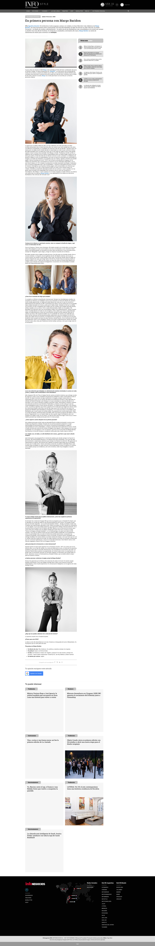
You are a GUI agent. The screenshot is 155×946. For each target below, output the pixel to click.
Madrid (118, 892)
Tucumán (104, 927)
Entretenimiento (33, 782)
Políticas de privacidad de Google (82, 939)
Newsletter (79, 11)
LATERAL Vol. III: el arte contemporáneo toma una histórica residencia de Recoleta (93, 80)
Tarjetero (65, 11)
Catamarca (105, 887)
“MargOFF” (53, 71)
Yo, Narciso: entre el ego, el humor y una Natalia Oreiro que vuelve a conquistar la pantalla (93, 73)
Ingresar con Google (36, 673)
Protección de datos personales (95, 938)
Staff (71, 11)
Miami (118, 894)
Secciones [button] (35, 11)
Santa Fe (104, 922)
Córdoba (104, 889)
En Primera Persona (99, 11)
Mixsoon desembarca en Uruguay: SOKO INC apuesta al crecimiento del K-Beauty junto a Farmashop (93, 54)
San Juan (104, 917)
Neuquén (104, 910)
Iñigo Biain (109, 938)
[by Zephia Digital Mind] (77, 944)
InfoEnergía (105, 892)
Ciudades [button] (45, 11)
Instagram (90, 887)
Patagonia (105, 913)
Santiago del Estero (108, 924)
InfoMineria (105, 896)
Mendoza (104, 908)
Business (70, 689)
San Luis (104, 920)
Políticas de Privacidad (80, 938)
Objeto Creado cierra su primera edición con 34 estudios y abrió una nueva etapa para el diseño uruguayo (93, 67)
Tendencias (31, 689)
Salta (103, 915)
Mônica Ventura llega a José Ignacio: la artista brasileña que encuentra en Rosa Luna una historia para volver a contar (93, 47)
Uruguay (118, 899)
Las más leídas (55, 11)
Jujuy (103, 903)
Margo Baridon (83, 31)
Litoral (104, 906)
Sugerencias (29, 895)
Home (28, 11)
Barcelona (119, 887)
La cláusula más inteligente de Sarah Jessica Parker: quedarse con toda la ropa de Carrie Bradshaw (92, 86)
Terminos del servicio (95, 939)
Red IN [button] (87, 11)
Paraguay (119, 896)
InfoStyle (105, 899)
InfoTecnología (106, 901)
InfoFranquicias (106, 894)
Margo (45, 70)
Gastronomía (32, 735)
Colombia (119, 889)
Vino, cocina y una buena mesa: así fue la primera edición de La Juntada (93, 60)
